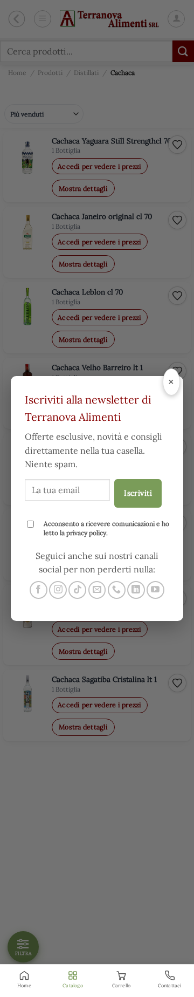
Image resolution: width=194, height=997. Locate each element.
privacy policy (86, 533)
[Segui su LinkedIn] (136, 590)
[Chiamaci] (117, 590)
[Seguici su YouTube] (155, 590)
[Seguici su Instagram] (58, 590)
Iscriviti (138, 493)
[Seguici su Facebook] (38, 590)
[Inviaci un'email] (97, 590)
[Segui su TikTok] (77, 590)
